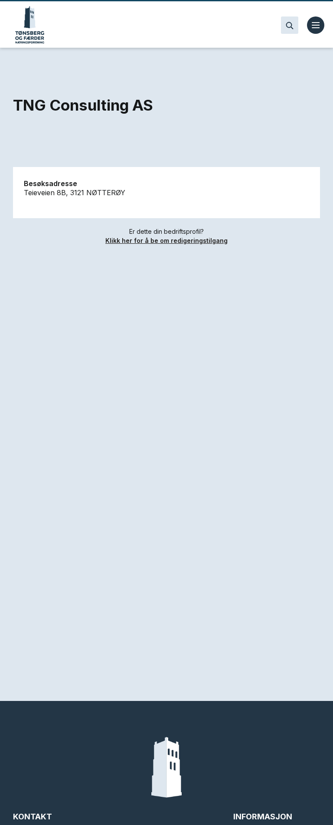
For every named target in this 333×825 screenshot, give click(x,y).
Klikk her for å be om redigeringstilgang (166, 240)
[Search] (289, 25)
